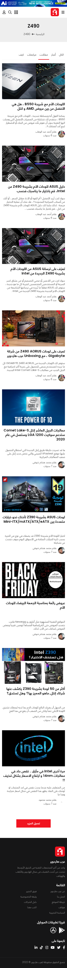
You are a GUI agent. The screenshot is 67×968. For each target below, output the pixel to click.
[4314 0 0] (33, 494)
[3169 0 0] (33, 748)
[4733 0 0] (33, 407)
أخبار (53, 55)
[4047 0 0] (33, 164)
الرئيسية (40, 34)
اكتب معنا (32, 907)
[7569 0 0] (33, 81)
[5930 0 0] (33, 246)
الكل (61, 55)
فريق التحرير (31, 891)
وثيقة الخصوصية (28, 896)
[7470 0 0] (33, 328)
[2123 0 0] (33, 580)
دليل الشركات (30, 902)
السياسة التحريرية (57, 912)
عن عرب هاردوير (58, 891)
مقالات (44, 55)
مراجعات (31, 55)
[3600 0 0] (33, 666)
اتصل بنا (61, 896)
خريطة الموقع (58, 902)
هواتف (62, 907)
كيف (21, 55)
